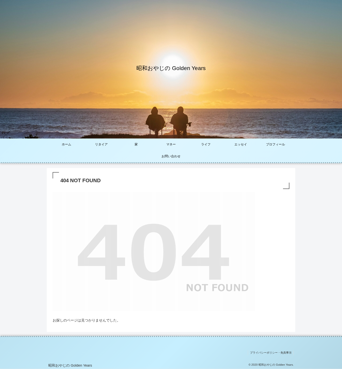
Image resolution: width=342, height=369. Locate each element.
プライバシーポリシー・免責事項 (271, 352)
